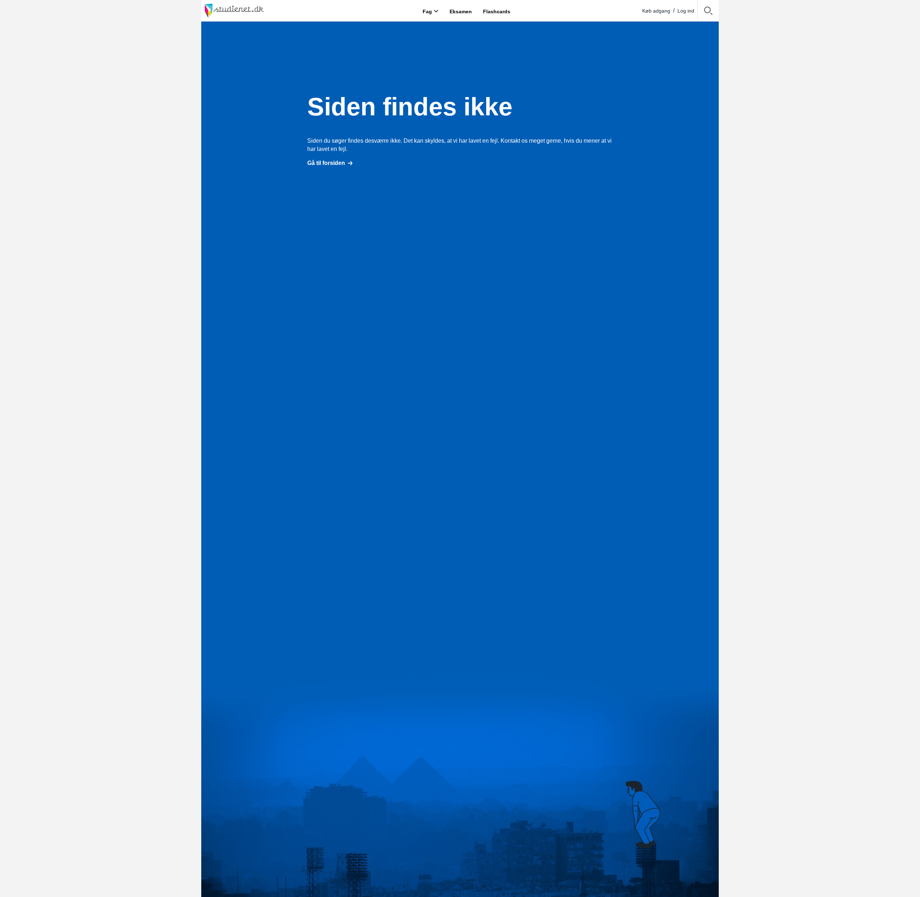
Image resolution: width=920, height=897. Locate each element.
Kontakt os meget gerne (531, 141)
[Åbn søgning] (708, 12)
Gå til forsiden (326, 163)
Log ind (685, 11)
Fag (427, 11)
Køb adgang (656, 11)
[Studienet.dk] (251, 10)
